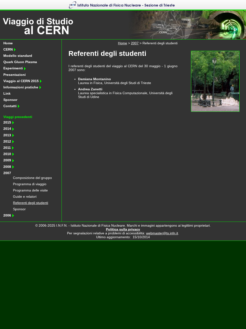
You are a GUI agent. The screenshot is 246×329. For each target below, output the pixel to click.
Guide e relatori (25, 196)
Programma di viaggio (29, 184)
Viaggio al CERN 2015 (21, 81)
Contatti (10, 106)
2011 (7, 148)
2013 (7, 135)
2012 (7, 141)
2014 (7, 129)
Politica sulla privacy (123, 229)
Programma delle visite (30, 190)
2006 (7, 215)
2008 (7, 167)
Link (7, 93)
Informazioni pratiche (21, 87)
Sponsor (10, 100)
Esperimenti (13, 68)
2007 (7, 173)
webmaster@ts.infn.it (162, 233)
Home (8, 43)
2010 (7, 154)
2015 (7, 122)
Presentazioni (14, 75)
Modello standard (17, 56)
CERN (8, 49)
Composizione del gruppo (32, 178)
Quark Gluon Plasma (20, 62)
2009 (7, 160)
